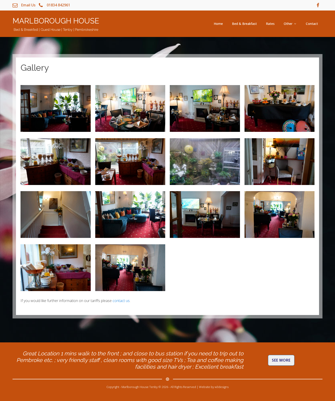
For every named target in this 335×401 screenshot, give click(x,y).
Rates (270, 23)
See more (281, 360)
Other (288, 23)
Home (218, 23)
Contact (312, 23)
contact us (121, 300)
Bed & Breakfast (244, 23)
